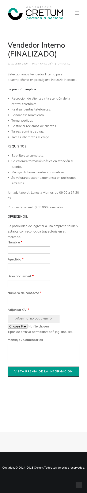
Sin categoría (44, 63)
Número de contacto (25, 293)
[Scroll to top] (79, 485)
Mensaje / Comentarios (25, 340)
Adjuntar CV (18, 310)
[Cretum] (36, 13)
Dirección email (21, 276)
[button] (21, 408)
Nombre (15, 242)
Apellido (16, 259)
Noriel (65, 63)
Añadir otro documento (33, 318)
